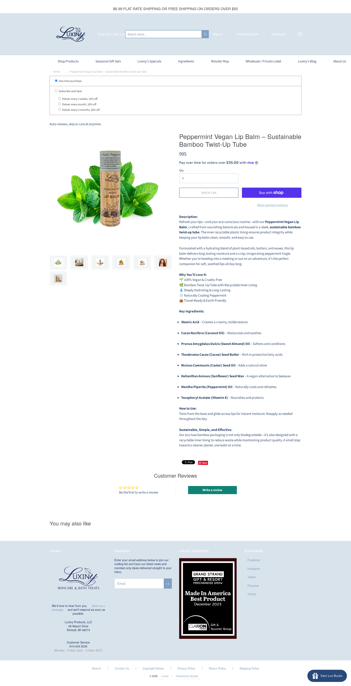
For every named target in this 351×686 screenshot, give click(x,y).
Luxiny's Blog (307, 61)
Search (96, 668)
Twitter (251, 577)
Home (56, 71)
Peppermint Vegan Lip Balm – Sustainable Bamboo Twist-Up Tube (108, 71)
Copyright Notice (153, 668)
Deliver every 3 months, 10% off (81, 110)
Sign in (218, 34)
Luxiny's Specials (149, 61)
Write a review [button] (212, 490)
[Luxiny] (71, 34)
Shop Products (68, 61)
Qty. (181, 170)
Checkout (278, 34)
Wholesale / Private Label (263, 61)
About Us (339, 61)
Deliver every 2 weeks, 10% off (80, 99)
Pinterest (253, 586)
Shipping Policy (249, 668)
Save (204, 462)
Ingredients (186, 61)
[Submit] (205, 34)
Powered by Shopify (187, 676)
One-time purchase (70, 81)
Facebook (253, 560)
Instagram (253, 568)
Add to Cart (208, 192)
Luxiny (165, 676)
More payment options (272, 205)
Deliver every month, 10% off (79, 104)
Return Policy (217, 668)
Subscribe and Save (70, 91)
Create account (247, 34)
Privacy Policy (186, 668)
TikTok (251, 594)
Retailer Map (220, 61)
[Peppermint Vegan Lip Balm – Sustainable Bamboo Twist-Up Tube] (58, 262)
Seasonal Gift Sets (108, 61)
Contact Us (122, 668)
